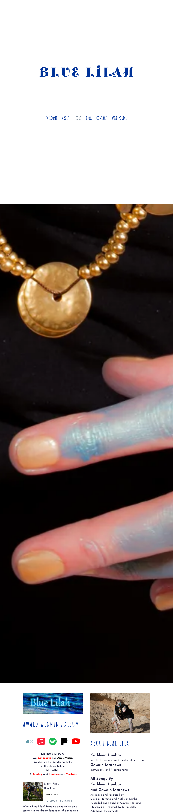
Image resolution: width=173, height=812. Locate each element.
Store (77, 118)
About (66, 118)
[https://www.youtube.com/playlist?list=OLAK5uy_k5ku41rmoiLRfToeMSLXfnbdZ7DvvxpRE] (76, 742)
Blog (89, 118)
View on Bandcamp (61, 801)
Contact (101, 118)
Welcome (51, 118)
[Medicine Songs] (33, 791)
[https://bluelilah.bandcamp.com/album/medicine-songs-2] (30, 742)
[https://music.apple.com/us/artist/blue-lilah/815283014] (41, 742)
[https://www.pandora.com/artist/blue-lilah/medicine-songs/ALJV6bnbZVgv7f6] (64, 742)
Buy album (52, 795)
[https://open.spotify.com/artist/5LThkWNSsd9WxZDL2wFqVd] (53, 742)
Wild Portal (119, 118)
